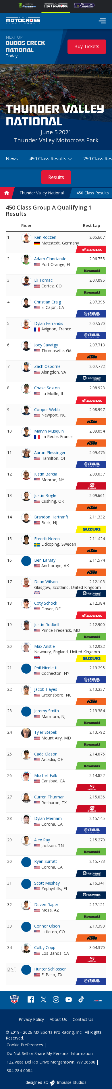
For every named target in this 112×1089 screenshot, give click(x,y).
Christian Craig (47, 302)
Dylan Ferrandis (48, 323)
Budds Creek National (25, 47)
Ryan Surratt (45, 861)
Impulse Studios (71, 1082)
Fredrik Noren (47, 538)
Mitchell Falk (45, 775)
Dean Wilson (46, 581)
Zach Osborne (47, 366)
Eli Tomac (43, 280)
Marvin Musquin (49, 431)
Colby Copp (44, 947)
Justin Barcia (45, 474)
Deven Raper (46, 904)
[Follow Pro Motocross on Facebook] (30, 1000)
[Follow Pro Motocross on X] (43, 1000)
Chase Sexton (47, 387)
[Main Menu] (102, 21)
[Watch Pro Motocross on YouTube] (68, 1000)
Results (56, 177)
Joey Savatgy (46, 345)
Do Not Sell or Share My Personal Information (50, 1053)
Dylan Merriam (48, 818)
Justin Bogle (45, 495)
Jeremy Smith (46, 710)
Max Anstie (44, 646)
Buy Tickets (86, 46)
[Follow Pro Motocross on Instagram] (56, 1000)
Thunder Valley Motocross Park (56, 140)
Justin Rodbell (46, 624)
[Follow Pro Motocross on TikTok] (81, 1000)
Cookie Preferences (25, 1044)
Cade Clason (45, 754)
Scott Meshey (47, 883)
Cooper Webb (47, 409)
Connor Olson (47, 926)
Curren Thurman (49, 797)
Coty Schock (45, 603)
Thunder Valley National (42, 193)
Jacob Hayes (45, 689)
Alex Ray (42, 840)
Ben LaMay (44, 560)
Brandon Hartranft (51, 517)
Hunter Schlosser (50, 969)
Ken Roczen (45, 237)
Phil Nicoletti (45, 667)
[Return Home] (23, 21)
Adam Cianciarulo (50, 258)
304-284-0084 (19, 1070)
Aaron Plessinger (49, 452)
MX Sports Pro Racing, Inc (58, 1032)
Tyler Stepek (45, 732)
